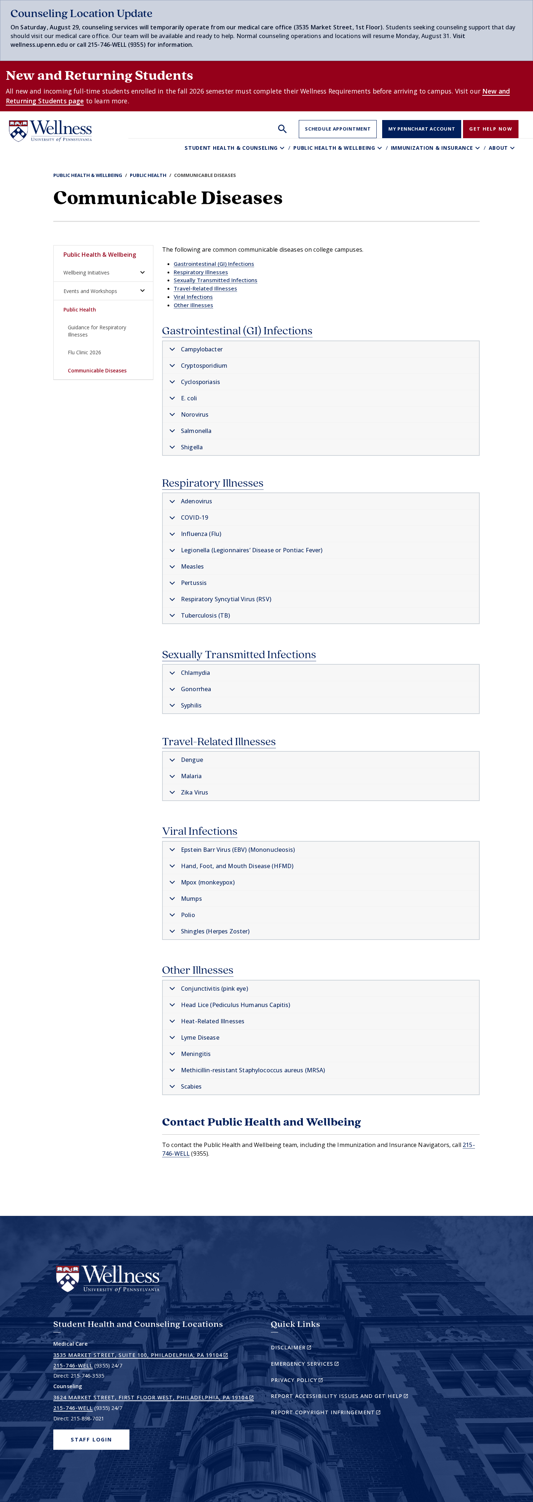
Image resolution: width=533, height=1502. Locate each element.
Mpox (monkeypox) (208, 882)
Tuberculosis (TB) (205, 615)
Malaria (191, 776)
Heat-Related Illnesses (212, 1021)
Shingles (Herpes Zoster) (215, 931)
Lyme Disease (200, 1037)
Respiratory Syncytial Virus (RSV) (226, 599)
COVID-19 (194, 517)
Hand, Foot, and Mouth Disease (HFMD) (237, 866)
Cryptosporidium (204, 366)
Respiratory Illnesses (201, 272)
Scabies (191, 1086)
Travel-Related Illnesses (205, 288)
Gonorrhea (196, 689)
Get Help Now (490, 128)
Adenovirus (196, 501)
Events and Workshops (90, 291)
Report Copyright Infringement (338, 1413)
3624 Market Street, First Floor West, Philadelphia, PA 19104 (153, 1397)
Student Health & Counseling (231, 147)
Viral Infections (193, 296)
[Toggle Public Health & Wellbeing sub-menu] (380, 148)
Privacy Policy (309, 1381)
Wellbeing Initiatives (86, 272)
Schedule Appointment (338, 128)
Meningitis (196, 1054)
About (498, 147)
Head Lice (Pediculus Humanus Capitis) (235, 1005)
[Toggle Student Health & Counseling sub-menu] (283, 148)
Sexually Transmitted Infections (215, 280)
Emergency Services (317, 1364)
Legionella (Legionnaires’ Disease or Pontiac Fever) (252, 550)
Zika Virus (194, 792)
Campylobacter (202, 349)
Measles (192, 566)
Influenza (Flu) (201, 534)
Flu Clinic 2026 (84, 352)
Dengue (192, 760)
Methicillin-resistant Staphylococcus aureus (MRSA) (253, 1070)
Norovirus (194, 414)
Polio (188, 915)
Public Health (148, 175)
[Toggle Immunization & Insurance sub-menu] (478, 148)
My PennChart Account (421, 128)
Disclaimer (303, 1348)
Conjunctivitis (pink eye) (214, 989)
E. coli (189, 398)
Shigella (192, 447)
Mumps (191, 899)
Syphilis (191, 705)
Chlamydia (195, 673)
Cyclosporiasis (200, 382)
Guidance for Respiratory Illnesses (97, 331)
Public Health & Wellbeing (334, 147)
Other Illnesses (193, 305)
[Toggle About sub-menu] (513, 148)
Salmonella (196, 431)
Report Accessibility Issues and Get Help (342, 1397)
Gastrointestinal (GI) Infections (214, 263)
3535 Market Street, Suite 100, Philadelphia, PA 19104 (140, 1355)
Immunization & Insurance (432, 147)
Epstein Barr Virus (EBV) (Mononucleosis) (238, 850)
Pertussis (194, 583)
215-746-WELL (73, 1365)
